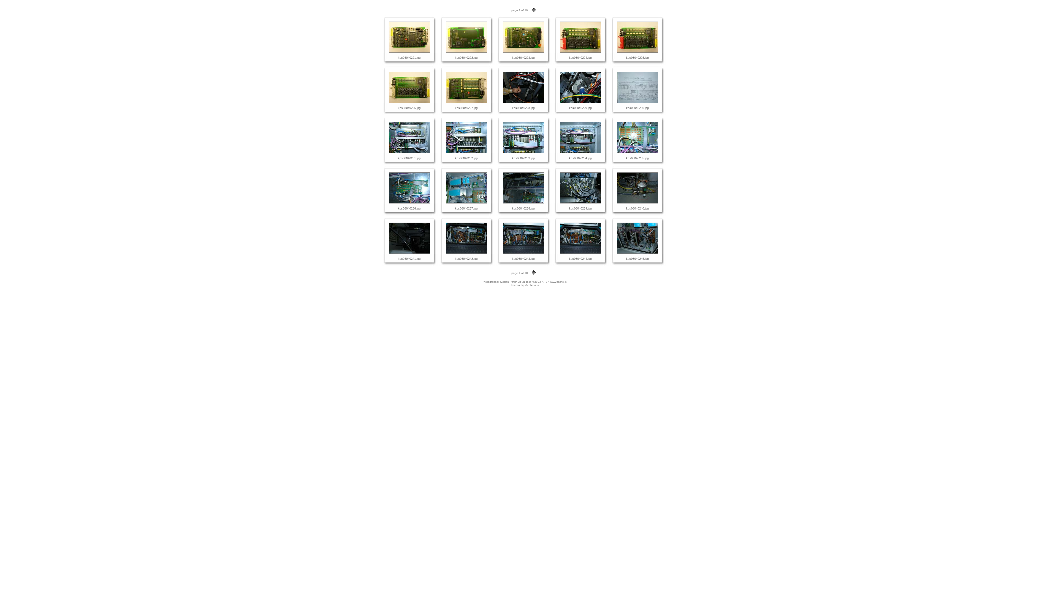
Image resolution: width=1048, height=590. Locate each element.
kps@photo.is (530, 285)
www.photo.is (558, 281)
